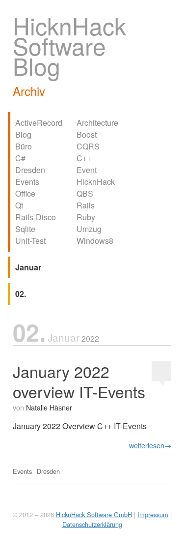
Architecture (97, 122)
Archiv (29, 90)
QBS (85, 193)
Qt (19, 205)
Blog (23, 134)
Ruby (86, 217)
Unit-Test (30, 240)
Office (25, 193)
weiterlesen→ (150, 445)
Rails (86, 205)
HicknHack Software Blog (69, 45)
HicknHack (96, 181)
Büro (23, 146)
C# (20, 158)
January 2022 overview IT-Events (79, 381)
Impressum (152, 514)
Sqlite (25, 228)
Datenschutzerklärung (92, 524)
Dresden (30, 169)
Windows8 (95, 240)
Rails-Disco (35, 217)
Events (27, 181)
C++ (84, 158)
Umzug (89, 228)
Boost (87, 134)
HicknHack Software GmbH (94, 514)
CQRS (88, 146)
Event (87, 169)
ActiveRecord (38, 122)
